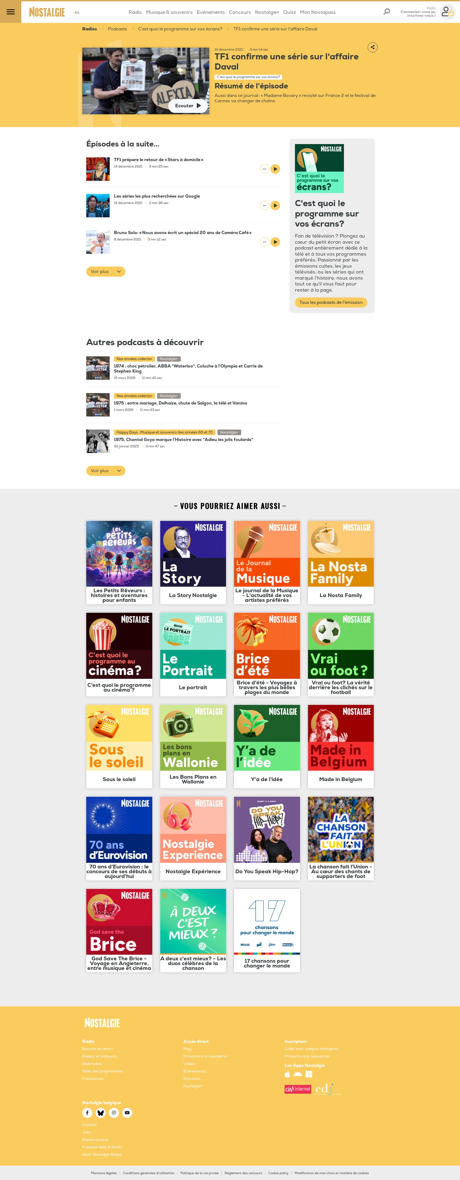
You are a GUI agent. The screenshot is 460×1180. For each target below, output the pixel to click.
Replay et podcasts (99, 1056)
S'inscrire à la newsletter (205, 1056)
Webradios (92, 1063)
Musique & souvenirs (169, 12)
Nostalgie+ (267, 12)
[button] (105, 272)
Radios (89, 29)
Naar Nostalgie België (102, 1154)
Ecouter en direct (97, 1049)
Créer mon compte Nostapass (312, 1049)
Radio (135, 12)
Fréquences (92, 1078)
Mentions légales (104, 1173)
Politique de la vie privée (199, 1173)
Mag (187, 1049)
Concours (240, 12)
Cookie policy (278, 1173)
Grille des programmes (102, 1071)
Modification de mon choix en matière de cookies (332, 1173)
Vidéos (189, 1063)
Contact (89, 1124)
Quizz (289, 12)
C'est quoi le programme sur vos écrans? (180, 29)
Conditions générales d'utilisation (148, 1173)
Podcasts (117, 29)
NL (76, 12)
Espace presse (95, 1139)
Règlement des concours (243, 1173)
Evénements (211, 12)
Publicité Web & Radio (102, 1147)
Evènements (194, 1071)
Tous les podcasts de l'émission (331, 302)
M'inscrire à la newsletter (307, 1056)
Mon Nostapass (318, 12)
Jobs (86, 1132)
